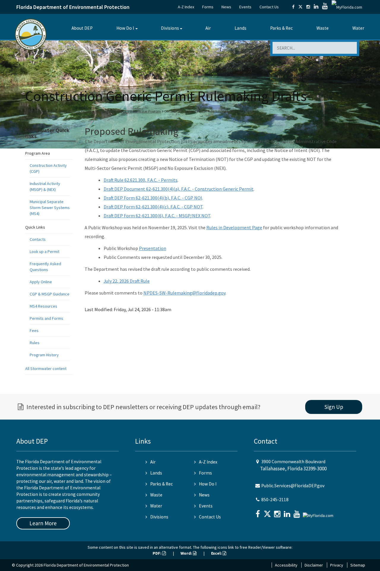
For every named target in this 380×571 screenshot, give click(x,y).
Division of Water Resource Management (85, 111)
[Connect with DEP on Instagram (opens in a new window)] (308, 7)
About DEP (82, 28)
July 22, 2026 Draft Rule (127, 281)
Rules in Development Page (234, 227)
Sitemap (357, 565)
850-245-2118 (275, 499)
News (226, 7)
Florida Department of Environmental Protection (72, 7)
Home (31, 111)
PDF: (157, 553)
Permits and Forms (46, 318)
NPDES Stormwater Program (140, 111)
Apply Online (41, 281)
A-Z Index (186, 7)
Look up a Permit (44, 251)
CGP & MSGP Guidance (49, 294)
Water (358, 28)
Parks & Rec (281, 28)
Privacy (336, 565)
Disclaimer (314, 565)
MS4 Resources (43, 306)
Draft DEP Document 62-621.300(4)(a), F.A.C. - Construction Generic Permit (179, 189)
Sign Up (333, 406)
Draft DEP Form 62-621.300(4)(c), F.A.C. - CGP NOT (153, 207)
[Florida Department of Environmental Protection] (30, 34)
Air (208, 28)
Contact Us (269, 7)
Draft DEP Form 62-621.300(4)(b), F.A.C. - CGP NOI (153, 198)
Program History (44, 355)
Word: (186, 553)
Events (245, 7)
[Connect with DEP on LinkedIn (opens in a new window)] (316, 7)
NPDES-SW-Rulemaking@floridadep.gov (184, 293)
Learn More (43, 523)
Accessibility (286, 565)
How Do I (125, 28)
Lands (240, 28)
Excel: (217, 553)
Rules (34, 342)
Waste (322, 28)
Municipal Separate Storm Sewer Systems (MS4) (50, 207)
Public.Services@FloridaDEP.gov (292, 485)
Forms (207, 7)
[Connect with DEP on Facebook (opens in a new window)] (293, 7)
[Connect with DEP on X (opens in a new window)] (300, 7)
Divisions (170, 28)
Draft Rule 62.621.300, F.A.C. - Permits (141, 180)
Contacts (38, 239)
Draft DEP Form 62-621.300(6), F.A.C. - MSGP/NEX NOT (157, 216)
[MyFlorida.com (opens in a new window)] (347, 7)
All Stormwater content (45, 368)
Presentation (152, 248)
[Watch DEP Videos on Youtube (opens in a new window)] (325, 7)
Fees (34, 330)
